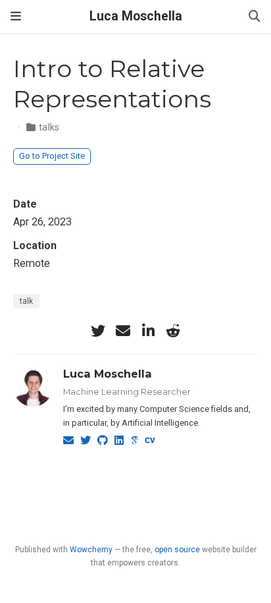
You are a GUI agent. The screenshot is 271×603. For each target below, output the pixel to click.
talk (26, 301)
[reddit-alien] (173, 331)
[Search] (254, 16)
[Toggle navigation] (16, 16)
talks (49, 127)
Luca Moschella (135, 16)
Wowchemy (91, 549)
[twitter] (98, 331)
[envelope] (123, 331)
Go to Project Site (52, 156)
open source (177, 549)
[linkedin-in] (148, 331)
